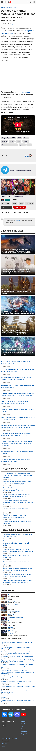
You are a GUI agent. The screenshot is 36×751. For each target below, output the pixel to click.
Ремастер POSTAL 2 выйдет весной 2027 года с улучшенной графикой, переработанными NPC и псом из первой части (17, 672)
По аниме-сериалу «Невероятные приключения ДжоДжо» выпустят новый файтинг (16, 543)
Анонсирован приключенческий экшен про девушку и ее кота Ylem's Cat (17, 647)
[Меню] (2, 2)
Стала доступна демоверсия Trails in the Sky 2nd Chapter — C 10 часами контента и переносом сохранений (16, 443)
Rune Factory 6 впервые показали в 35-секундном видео (17, 656)
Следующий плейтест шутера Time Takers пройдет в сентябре (16, 696)
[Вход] (34, 2)
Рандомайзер (24, 734)
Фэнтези (4, 141)
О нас (3, 746)
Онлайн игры (24, 723)
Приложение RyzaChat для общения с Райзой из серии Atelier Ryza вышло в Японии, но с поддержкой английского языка (18, 666)
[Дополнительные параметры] (34, 155)
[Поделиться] (7, 155)
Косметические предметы (9, 144)
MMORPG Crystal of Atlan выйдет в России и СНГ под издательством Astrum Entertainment (18, 312)
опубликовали (24, 92)
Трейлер (22, 144)
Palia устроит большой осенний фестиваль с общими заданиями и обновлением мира (16, 682)
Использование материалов (9, 738)
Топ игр (23, 726)
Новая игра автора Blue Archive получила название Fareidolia (15, 677)
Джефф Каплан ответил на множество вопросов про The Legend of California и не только (17, 291)
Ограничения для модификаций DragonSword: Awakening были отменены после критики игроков (17, 660)
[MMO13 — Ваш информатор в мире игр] (8, 2)
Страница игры (6, 207)
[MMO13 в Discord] (17, 715)
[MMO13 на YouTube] (23, 715)
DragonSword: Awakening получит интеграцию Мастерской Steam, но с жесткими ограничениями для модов (17, 701)
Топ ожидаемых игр (26, 729)
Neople (12, 141)
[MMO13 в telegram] (18, 173)
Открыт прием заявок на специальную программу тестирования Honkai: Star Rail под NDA (18, 502)
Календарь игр (25, 731)
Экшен (26, 138)
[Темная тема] (31, 2)
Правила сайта (6, 741)
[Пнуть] (3, 159)
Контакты (4, 743)
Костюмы (25, 141)
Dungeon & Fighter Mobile (12, 197)
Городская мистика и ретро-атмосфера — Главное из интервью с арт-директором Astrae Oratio (16, 271)
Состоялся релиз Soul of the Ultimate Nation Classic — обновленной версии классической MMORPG (17, 475)
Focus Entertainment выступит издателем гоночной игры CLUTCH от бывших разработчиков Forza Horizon (17, 652)
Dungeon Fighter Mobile (8, 138)
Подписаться (19, 207)
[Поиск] (28, 2)
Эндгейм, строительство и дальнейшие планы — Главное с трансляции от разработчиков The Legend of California (15, 332)
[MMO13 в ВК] (4, 715)
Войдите (18, 220)
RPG (19, 138)
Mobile (18, 141)
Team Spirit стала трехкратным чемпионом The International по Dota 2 (14, 691)
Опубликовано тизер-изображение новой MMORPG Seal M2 (17, 643)
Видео (29, 144)
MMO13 (23, 721)
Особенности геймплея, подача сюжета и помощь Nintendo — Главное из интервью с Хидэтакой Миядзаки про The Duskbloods (17, 251)
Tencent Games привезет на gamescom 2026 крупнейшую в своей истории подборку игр (18, 687)
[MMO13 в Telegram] (11, 715)
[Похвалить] (3, 152)
